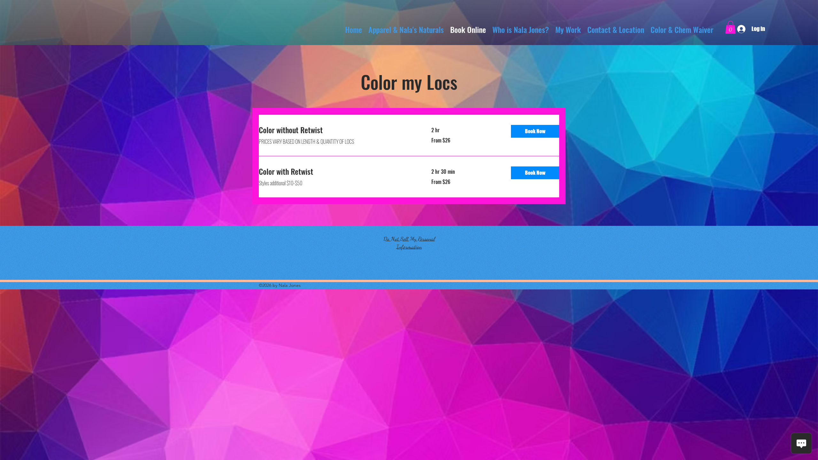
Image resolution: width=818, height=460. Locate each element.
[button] (730, 27)
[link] (337, 130)
